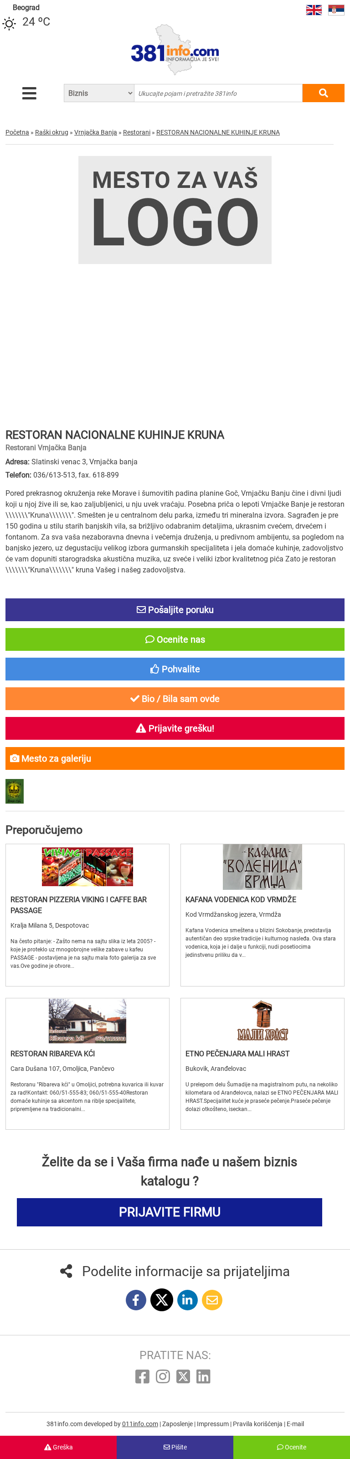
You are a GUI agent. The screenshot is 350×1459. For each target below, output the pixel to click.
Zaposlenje (178, 1424)
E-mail (295, 1424)
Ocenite (294, 1447)
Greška (62, 1447)
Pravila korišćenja (258, 1424)
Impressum (213, 1424)
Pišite (178, 1447)
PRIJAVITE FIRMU (170, 1212)
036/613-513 (54, 475)
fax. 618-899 (98, 475)
